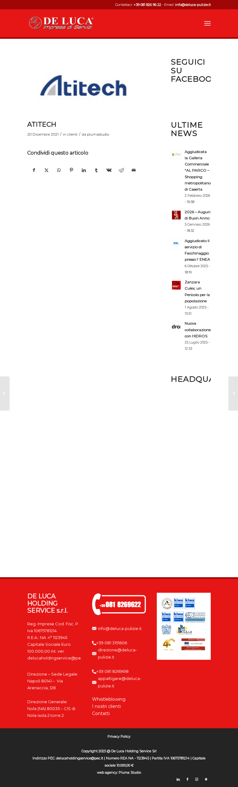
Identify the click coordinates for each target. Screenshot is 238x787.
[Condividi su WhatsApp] (59, 170)
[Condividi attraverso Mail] (134, 170)
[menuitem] (207, 23)
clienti (72, 134)
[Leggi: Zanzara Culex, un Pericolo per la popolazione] (176, 285)
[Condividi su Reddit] (121, 170)
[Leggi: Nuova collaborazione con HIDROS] (176, 326)
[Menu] (207, 23)
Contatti (101, 713)
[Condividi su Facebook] (34, 170)
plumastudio (98, 134)
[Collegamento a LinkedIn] (178, 779)
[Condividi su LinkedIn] (84, 170)
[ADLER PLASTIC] (5, 393)
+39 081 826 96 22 (147, 4)
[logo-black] (61, 23)
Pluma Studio (130, 772)
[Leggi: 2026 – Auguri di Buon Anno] (176, 215)
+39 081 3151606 (111, 642)
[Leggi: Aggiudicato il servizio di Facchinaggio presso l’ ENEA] (176, 244)
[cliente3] (83, 85)
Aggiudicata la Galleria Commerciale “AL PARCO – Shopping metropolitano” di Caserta (198, 170)
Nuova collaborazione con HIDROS (198, 329)
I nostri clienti (106, 706)
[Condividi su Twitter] (47, 170)
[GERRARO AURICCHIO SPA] (233, 393)
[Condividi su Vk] (109, 170)
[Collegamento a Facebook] (187, 779)
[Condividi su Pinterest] (71, 170)
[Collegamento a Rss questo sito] (206, 779)
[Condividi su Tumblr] (96, 170)
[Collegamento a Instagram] (196, 779)
